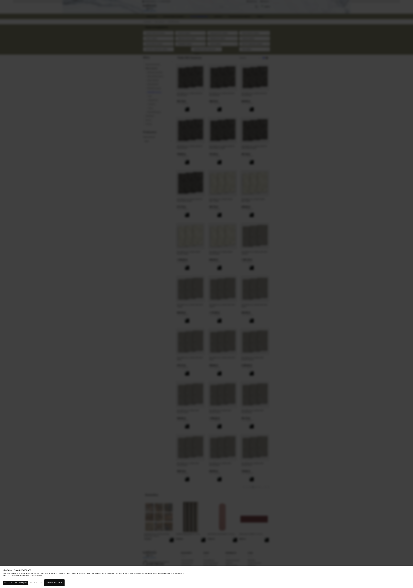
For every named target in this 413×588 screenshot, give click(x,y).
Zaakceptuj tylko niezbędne (15, 582)
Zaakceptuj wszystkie (54, 582)
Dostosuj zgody (36, 582)
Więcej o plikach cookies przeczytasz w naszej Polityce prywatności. (22, 575)
